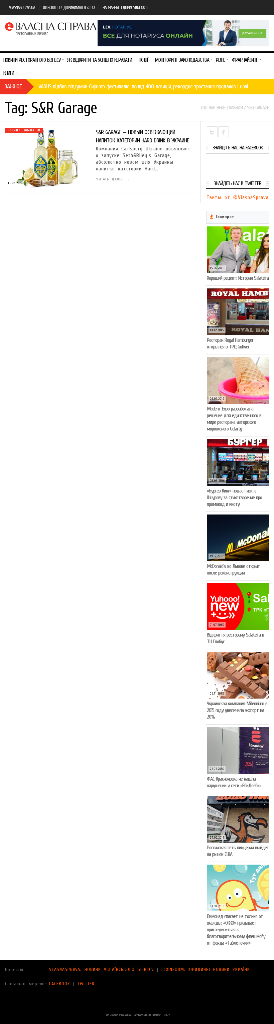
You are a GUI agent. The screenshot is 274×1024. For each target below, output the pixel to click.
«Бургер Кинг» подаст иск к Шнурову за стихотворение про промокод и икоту (234, 497)
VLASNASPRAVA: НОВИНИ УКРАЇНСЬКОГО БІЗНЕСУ (101, 969)
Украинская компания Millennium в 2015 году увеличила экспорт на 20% (237, 710)
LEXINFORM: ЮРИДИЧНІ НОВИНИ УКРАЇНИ (205, 969)
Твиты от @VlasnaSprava (238, 197)
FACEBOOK (59, 984)
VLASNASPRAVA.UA (22, 7)
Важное (13, 86)
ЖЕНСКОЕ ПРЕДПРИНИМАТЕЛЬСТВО (69, 7)
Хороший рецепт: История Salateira (238, 278)
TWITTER (86, 984)
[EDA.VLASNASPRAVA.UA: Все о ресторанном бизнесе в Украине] (51, 28)
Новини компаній (24, 130)
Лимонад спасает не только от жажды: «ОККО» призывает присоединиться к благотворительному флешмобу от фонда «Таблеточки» (236, 929)
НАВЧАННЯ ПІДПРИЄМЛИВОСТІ (125, 7)
